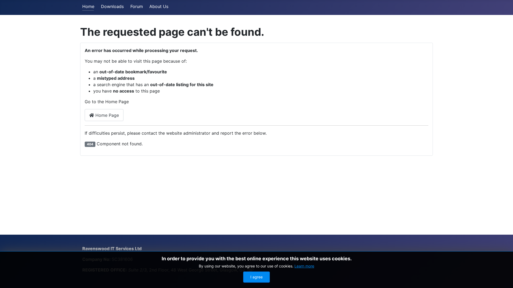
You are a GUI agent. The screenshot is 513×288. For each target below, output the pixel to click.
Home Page (106, 115)
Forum (136, 6)
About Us (158, 6)
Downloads (112, 6)
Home (88, 6)
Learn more (304, 266)
